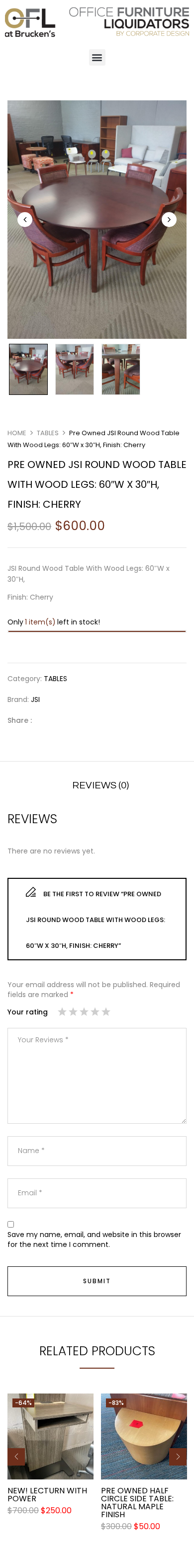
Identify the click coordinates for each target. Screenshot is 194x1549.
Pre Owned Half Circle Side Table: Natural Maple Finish (137, 1503)
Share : (19, 720)
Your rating (27, 1012)
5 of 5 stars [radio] (105, 1013)
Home (16, 433)
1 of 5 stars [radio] (62, 1013)
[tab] (100, 785)
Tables (48, 433)
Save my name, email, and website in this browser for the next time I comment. (94, 1239)
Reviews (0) (100, 785)
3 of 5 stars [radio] (84, 1013)
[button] (97, 57)
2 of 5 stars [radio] (73, 1013)
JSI (35, 699)
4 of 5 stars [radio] (95, 1013)
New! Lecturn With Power (47, 1495)
